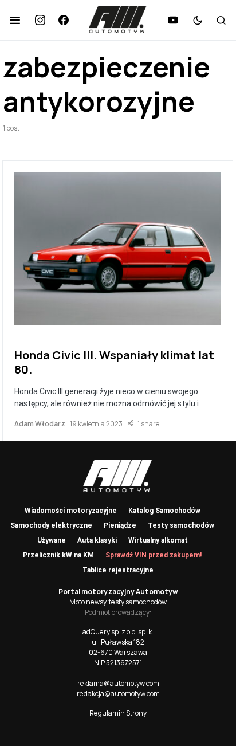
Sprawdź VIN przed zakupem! (153, 555)
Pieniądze (120, 525)
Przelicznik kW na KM (58, 555)
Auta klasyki (97, 540)
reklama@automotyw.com (118, 683)
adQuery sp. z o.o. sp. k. (118, 632)
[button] (15, 20)
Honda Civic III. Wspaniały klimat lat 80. (114, 362)
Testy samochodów (181, 525)
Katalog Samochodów (164, 511)
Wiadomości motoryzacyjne (71, 511)
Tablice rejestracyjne (118, 570)
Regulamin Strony (118, 713)
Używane (51, 540)
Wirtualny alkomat (158, 540)
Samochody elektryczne (51, 525)
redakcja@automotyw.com (118, 693)
